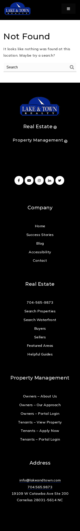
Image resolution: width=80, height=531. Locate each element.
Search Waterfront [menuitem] (40, 319)
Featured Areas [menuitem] (40, 345)
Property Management (38, 140)
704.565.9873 (40, 487)
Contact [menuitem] (40, 260)
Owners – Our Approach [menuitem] (40, 405)
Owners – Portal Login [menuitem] (40, 413)
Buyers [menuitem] (40, 328)
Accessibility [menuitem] (40, 252)
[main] (40, 41)
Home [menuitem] (40, 226)
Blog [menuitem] (40, 243)
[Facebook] (19, 180)
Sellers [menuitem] (40, 337)
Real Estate (38, 127)
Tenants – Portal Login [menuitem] (40, 439)
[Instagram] (40, 180)
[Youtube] (30, 180)
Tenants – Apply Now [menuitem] (40, 430)
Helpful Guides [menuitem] (40, 354)
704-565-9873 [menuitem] (40, 302)
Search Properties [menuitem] (40, 311)
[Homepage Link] (17, 8)
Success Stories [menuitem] (40, 234)
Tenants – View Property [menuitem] (40, 422)
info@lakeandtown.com (40, 480)
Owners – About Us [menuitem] (40, 396)
